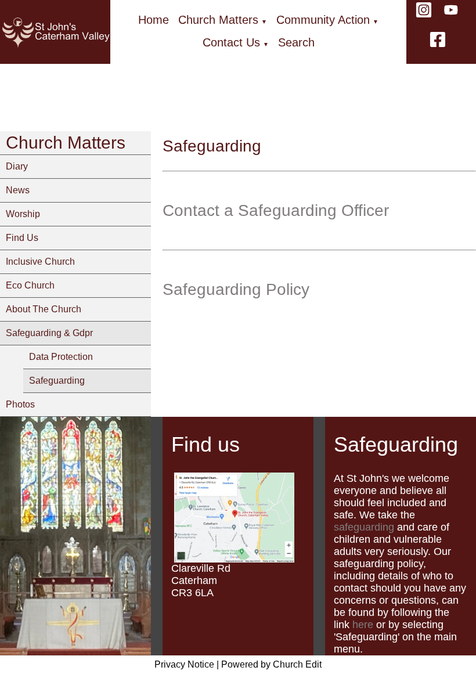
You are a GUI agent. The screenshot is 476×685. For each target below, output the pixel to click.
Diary (17, 166)
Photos (20, 404)
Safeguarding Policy (236, 289)
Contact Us (231, 42)
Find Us (22, 238)
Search (296, 42)
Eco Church (30, 285)
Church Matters (218, 19)
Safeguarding (57, 380)
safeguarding (364, 527)
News (18, 190)
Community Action (323, 19)
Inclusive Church (40, 261)
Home (153, 19)
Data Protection (61, 357)
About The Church (43, 309)
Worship (23, 214)
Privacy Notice (184, 664)
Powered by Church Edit (271, 664)
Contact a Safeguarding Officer (276, 210)
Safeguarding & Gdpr (49, 333)
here (362, 624)
